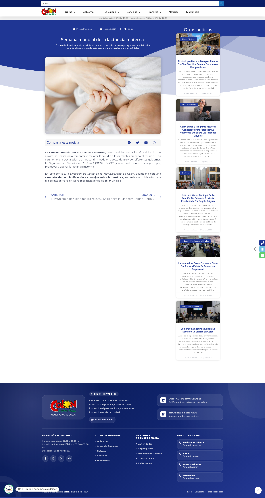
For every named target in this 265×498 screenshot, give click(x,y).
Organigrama (145, 448)
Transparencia (146, 458)
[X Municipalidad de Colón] (61, 458)
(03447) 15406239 (192, 445)
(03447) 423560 (191, 478)
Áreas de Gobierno (107, 446)
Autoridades (145, 444)
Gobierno (88, 12)
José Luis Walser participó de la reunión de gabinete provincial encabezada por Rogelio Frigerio (198, 198)
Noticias (174, 12)
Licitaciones (145, 463)
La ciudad (110, 12)
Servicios (132, 12)
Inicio (189, 492)
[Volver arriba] (258, 490)
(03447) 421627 (190, 467)
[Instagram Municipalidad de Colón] (53, 458)
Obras (68, 12)
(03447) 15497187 (191, 456)
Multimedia (192, 12)
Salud (130, 29)
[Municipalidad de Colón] (63, 407)
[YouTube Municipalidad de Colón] (69, 458)
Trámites (153, 12)
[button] (129, 142)
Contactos (200, 492)
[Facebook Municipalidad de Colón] (45, 458)
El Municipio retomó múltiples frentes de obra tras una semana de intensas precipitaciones (198, 64)
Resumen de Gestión (150, 453)
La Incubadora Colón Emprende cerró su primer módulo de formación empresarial (198, 266)
